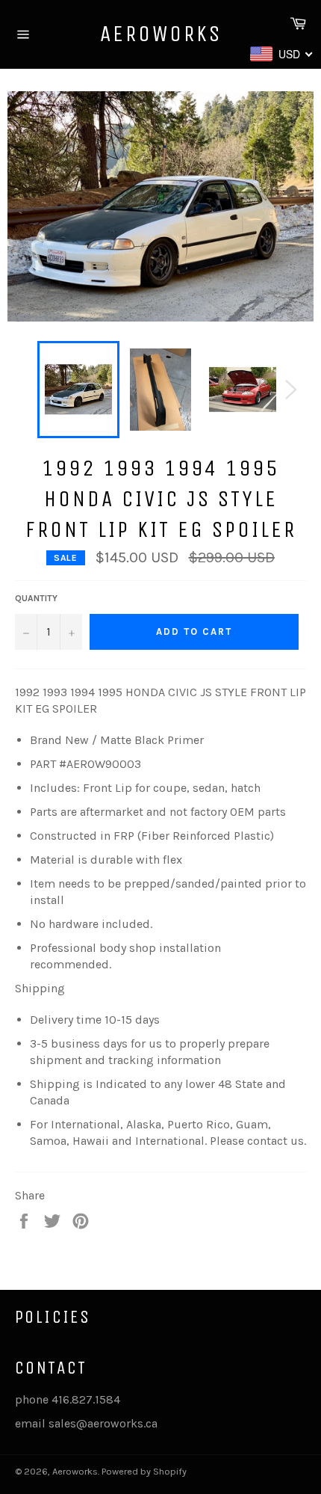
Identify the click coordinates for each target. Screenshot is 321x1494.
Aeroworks (161, 33)
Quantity (36, 598)
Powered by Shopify (144, 1471)
